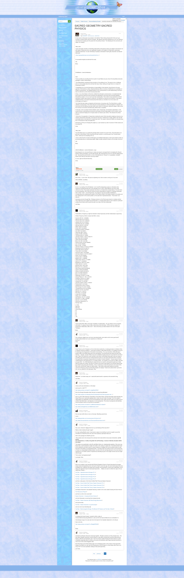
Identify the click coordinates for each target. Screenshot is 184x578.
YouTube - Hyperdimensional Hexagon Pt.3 (85, 476)
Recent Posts (62, 25)
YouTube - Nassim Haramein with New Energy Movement (88, 500)
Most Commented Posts (63, 36)
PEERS (100, 559)
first (94, 553)
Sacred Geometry (91, 35)
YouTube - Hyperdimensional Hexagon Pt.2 (85, 474)
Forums (61, 30)
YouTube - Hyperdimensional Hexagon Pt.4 (85, 479)
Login (123, 16)
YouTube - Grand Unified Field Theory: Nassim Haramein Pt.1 (89, 483)
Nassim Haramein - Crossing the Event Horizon (86, 496)
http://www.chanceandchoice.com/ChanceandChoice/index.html (90, 420)
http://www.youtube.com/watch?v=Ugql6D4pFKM (86, 390)
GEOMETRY (85, 35)
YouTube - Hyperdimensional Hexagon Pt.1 (85, 472)
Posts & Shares (62, 27)
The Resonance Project (81, 491)
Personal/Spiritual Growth (95, 21)
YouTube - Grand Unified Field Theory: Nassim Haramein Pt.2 (89, 485)
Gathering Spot (63, 16)
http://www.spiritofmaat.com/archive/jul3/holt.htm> (87, 55)
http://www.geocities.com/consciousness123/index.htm (88, 418)
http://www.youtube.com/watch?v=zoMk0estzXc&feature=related (90, 404)
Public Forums (84, 21)
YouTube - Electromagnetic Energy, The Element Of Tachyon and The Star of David (94, 509)
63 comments (99, 169)
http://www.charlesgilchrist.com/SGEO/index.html (86, 406)
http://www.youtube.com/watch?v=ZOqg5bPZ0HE (87, 524)
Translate (123, 20)
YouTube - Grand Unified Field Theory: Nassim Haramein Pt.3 (89, 487)
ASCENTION (97, 35)
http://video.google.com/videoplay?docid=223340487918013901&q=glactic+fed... (94, 394)
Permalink (121, 173)
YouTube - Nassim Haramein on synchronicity (86, 504)
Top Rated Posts (63, 33)
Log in (116, 169)
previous (99, 553)
